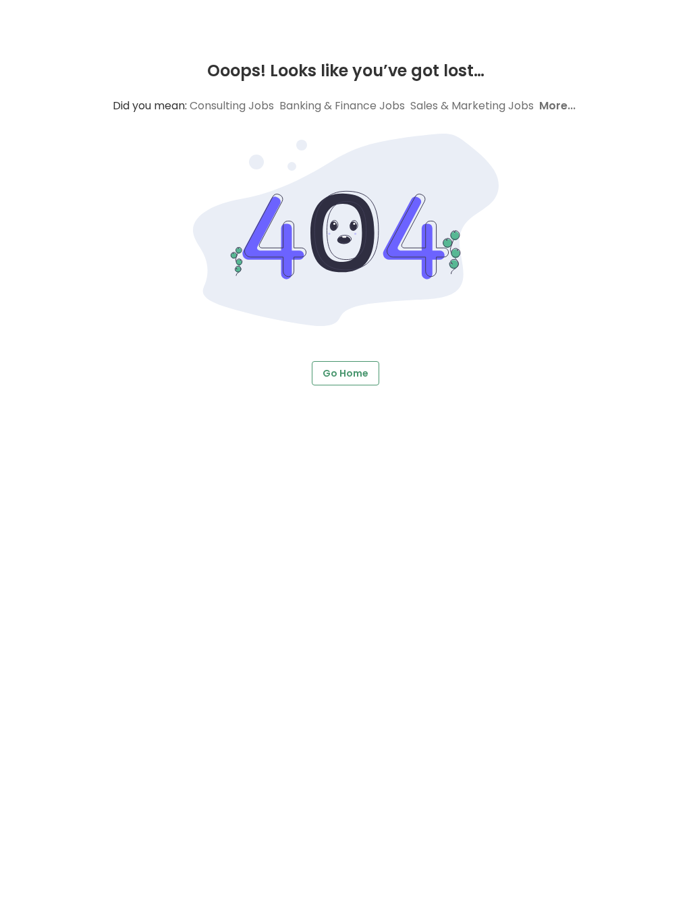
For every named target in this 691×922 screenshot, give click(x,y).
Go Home (345, 373)
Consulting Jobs (232, 105)
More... (557, 105)
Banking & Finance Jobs (342, 105)
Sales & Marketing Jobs (472, 105)
